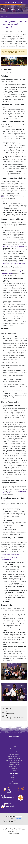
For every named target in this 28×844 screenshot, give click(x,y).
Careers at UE (14, 744)
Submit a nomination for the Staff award (14, 263)
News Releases (14, 738)
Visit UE (14, 779)
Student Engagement (10, 9)
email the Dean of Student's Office (10, 554)
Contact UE (14, 781)
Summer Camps (14, 748)
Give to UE (14, 777)
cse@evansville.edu (10, 713)
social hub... (22, 822)
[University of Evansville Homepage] (14, 2)
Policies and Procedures (14, 764)
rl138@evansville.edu (6, 197)
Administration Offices (14, 756)
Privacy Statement (14, 833)
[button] (25, 2)
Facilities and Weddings (14, 746)
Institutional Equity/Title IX (14, 766)
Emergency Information (14, 740)
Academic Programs (14, 754)
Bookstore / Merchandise (14, 758)
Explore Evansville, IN (14, 783)
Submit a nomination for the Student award (14, 246)
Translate (18, 818)
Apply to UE (14, 775)
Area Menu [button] (4, 16)
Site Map (14, 770)
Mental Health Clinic (14, 762)
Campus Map (14, 768)
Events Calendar (14, 742)
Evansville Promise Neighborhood (14, 760)
